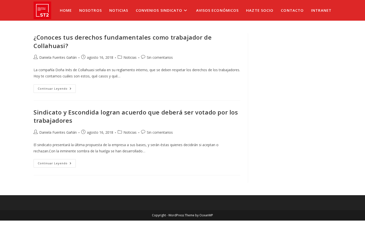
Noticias (130, 57)
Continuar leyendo (57, 89)
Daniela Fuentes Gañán (58, 57)
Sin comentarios (160, 57)
